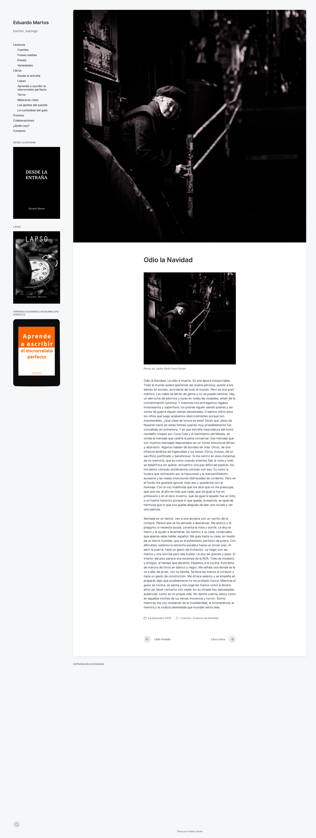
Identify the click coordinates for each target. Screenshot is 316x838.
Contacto (19, 130)
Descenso (84, 812)
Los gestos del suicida (32, 105)
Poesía (21, 60)
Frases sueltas (27, 55)
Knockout (263, 706)
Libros (17, 70)
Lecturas (19, 44)
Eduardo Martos (31, 22)
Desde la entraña (28, 75)
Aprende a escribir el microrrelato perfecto (31, 87)
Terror (21, 94)
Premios (18, 115)
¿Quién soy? (21, 125)
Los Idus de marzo (150, 714)
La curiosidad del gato (32, 110)
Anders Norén (195, 831)
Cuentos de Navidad (205, 618)
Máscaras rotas (27, 100)
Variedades (25, 65)
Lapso (21, 81)
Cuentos (23, 49)
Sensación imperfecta (213, 714)
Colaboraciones (23, 120)
